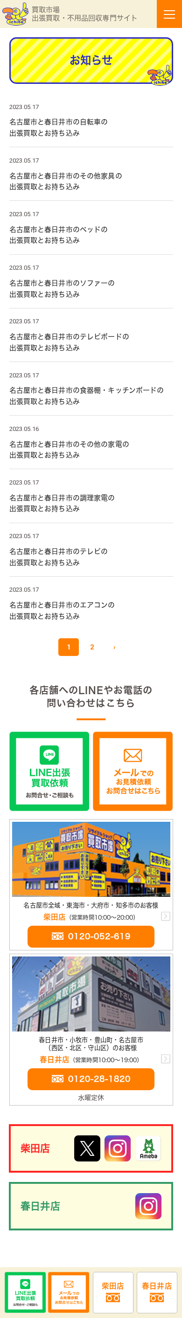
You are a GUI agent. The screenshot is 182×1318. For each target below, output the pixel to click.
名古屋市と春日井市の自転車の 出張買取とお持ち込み (91, 127)
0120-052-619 (99, 936)
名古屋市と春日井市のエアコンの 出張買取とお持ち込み (91, 610)
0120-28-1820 (99, 1079)
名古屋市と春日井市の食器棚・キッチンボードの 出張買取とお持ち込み (91, 396)
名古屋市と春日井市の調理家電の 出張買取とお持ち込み (91, 503)
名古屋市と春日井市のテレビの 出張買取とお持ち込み (91, 557)
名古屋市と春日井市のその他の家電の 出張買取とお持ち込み (91, 450)
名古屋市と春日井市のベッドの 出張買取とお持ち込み (91, 235)
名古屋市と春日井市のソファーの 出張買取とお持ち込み (91, 289)
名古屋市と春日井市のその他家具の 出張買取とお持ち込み (91, 181)
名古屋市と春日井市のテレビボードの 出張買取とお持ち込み (91, 342)
